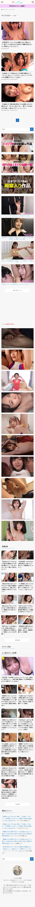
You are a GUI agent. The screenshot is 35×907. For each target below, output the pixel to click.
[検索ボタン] (33, 2)
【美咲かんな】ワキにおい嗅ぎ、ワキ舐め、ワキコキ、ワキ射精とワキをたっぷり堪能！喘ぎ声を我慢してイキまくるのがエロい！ (17, 818)
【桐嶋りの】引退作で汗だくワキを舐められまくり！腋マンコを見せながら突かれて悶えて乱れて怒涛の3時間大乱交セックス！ (17, 833)
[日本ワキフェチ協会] (17, 2)
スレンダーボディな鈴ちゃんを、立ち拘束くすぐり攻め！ (17, 215)
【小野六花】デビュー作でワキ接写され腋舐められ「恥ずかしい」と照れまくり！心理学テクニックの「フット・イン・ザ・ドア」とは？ (16, 849)
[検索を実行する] (32, 129)
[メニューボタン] (2, 2)
